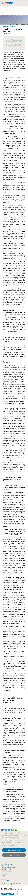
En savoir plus (11, 845)
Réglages (17, 890)
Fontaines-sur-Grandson (9, 26)
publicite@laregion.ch (7, 876)
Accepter (4, 893)
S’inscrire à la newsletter (14, 855)
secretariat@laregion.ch (8, 880)
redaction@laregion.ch (8, 871)
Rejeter (11, 893)
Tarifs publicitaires (13, 850)
